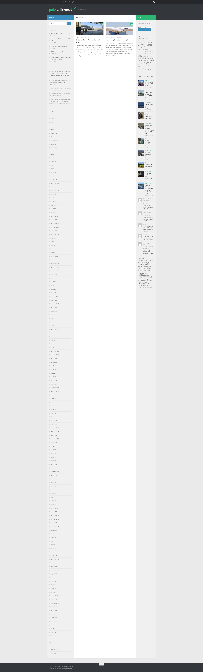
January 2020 (54, 384)
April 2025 (53, 209)
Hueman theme (68, 668)
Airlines (78, 37)
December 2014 (55, 603)
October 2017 (54, 479)
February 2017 (54, 508)
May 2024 (53, 245)
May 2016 (53, 541)
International (147, 56)
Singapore (142, 62)
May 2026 (53, 165)
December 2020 (55, 351)
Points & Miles (54, 140)
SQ (148, 65)
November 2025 (55, 187)
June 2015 (53, 581)
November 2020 (55, 355)
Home (49, 2)
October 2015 (54, 566)
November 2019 (55, 391)
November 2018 (55, 431)
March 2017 (53, 504)
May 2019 (53, 409)
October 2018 (54, 435)
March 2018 (53, 460)
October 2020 (54, 358)
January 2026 (54, 179)
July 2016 (53, 533)
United (148, 67)
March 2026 (53, 172)
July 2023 (53, 278)
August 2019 (54, 398)
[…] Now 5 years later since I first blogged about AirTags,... (148, 219)
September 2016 (55, 526)
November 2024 (55, 227)
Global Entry (145, 51)
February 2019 (54, 420)
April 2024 (53, 249)
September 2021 (55, 333)
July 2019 (53, 402)
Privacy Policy (72, 2)
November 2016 (55, 519)
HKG (142, 54)
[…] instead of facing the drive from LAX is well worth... (148, 207)
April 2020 (53, 377)
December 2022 (55, 303)
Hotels (52, 129)
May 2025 (53, 205)
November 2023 (55, 267)
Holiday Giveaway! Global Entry (148, 142)
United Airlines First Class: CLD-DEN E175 (61, 33)
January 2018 (54, 468)
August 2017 (54, 486)
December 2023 (55, 263)
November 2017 (55, 475)
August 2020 (54, 362)
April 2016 (53, 544)
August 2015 (54, 574)
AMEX (139, 43)
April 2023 (53, 289)
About (54, 2)
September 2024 (55, 234)
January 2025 (54, 220)
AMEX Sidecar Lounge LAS (57, 52)
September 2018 (55, 439)
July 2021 (53, 336)
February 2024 (54, 256)
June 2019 (53, 406)
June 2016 (53, 537)
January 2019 (54, 424)
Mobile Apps (54, 133)
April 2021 (53, 340)
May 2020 (53, 373)
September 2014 (55, 614)
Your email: (140, 25)
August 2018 (54, 442)
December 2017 (55, 471)
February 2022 (54, 322)
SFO (152, 60)
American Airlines (148, 41)
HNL (144, 54)
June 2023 (53, 282)
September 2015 (55, 570)
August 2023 (54, 274)
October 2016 (54, 523)
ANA (142, 43)
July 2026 (53, 157)
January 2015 (54, 599)
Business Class (145, 44)
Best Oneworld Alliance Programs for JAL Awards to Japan (60, 103)
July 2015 (53, 577)
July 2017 (53, 490)
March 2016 (53, 548)
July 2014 (53, 621)
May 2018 (53, 453)
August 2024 (54, 238)
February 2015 (54, 596)
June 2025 (53, 201)
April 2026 (53, 168)
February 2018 (54, 464)
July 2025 (53, 198)
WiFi (151, 69)
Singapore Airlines (143, 283)
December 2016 (55, 515)
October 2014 (54, 610)
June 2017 (53, 493)
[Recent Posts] (140, 76)
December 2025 (55, 183)
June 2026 (53, 161)
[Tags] (152, 76)
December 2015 (55, 559)
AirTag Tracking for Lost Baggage (59, 46)
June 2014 (53, 625)
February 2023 (54, 296)
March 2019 (53, 417)
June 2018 (53, 450)
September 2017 (55, 482)
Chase (147, 47)
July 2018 (53, 446)
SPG (146, 65)
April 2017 (53, 501)
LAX (144, 58)
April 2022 (53, 318)
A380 (139, 39)
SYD (139, 67)
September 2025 (55, 190)
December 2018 (55, 428)
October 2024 (54, 230)
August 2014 (54, 617)
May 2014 (53, 628)
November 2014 (55, 606)
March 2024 (53, 252)
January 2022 (54, 325)
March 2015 (53, 592)
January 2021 (54, 347)
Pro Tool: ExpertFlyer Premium (148, 154)
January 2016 (54, 555)
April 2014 (53, 632)
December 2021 (55, 329)
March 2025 (53, 212)
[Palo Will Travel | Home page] (62, 9)
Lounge (147, 58)
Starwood (151, 65)
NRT (139, 61)
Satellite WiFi (146, 61)
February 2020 (54, 380)
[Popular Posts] (144, 76)
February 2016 (54, 552)
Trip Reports (54, 147)
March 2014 (53, 636)
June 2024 (53, 241)
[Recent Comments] (148, 76)
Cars (52, 122)
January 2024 (54, 260)
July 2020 (53, 366)
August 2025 (54, 194)
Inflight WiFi (143, 274)
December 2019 (55, 387)
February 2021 (54, 344)
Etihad (146, 49)
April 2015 (53, 588)
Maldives (151, 58)
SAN (142, 61)
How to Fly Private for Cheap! (117, 40)
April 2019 (53, 413)
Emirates (142, 49)
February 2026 (54, 176)
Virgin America (143, 69)
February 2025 (54, 216)
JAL (138, 58)
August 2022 (54, 311)
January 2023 (54, 300)
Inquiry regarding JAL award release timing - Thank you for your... (148, 238)
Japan (141, 58)
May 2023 (53, 285)
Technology (53, 144)
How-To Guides (63, 2)
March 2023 (53, 293)
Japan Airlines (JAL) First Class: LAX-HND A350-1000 (59, 75)
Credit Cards (54, 126)
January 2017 (54, 512)
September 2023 (55, 271)
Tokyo (144, 67)
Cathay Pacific (141, 47)
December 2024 (55, 223)
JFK (142, 58)
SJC (143, 65)
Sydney (141, 67)
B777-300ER (148, 43)
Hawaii (148, 51)
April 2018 (53, 457)
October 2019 (54, 395)
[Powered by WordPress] (55, 668)
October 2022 (54, 307)
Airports (53, 118)
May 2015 (53, 585)
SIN (138, 62)
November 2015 (55, 563)
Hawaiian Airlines (141, 272)
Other (52, 137)
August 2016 (54, 530)
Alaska (144, 38)
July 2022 (53, 314)
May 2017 (53, 497)
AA (142, 38)
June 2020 (53, 369)
